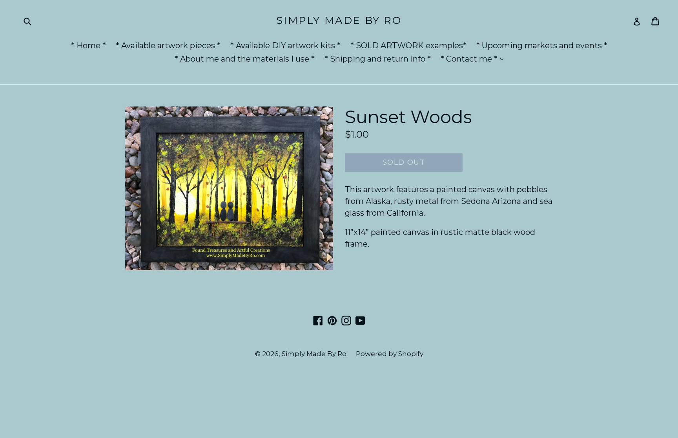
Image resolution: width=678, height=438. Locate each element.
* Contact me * (474, 59)
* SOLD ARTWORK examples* (408, 45)
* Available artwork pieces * (168, 45)
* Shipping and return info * (377, 59)
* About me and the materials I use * (245, 59)
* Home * (88, 45)
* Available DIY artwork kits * (285, 45)
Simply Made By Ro (338, 21)
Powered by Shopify (389, 354)
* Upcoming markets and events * (541, 45)
